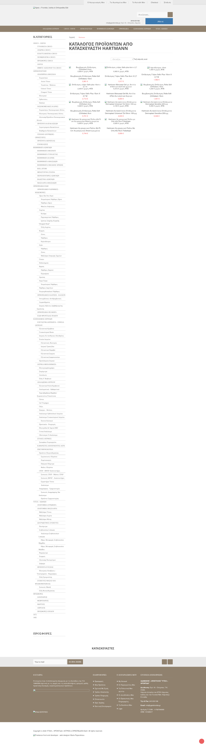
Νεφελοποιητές (45, 460)
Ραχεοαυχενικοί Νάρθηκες (49, 217)
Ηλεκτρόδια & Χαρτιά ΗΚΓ (48, 428)
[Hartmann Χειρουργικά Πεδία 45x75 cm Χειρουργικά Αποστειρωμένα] (85, 120)
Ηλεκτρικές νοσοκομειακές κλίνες (51, 114)
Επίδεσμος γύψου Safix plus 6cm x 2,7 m (121, 77)
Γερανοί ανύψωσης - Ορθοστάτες (45, 135)
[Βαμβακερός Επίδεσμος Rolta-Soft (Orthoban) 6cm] (85, 102)
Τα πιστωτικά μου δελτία (125, 689)
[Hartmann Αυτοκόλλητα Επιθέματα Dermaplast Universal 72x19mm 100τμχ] (121, 102)
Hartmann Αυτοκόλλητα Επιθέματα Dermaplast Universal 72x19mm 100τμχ (121, 111)
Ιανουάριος (42, 597)
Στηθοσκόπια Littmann (47, 530)
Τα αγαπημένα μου (117, 2)
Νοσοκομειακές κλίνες (47, 106)
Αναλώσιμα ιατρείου (46, 382)
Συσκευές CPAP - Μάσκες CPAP (51, 474)
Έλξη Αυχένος (45, 227)
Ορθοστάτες (43, 99)
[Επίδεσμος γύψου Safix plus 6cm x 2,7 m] (121, 68)
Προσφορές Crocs (45, 61)
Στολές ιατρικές (44, 439)
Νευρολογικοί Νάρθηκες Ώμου (51, 199)
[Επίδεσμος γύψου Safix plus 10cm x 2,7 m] (156, 67)
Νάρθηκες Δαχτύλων (46, 288)
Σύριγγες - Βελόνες (45, 410)
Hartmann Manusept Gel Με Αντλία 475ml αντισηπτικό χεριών (120, 94)
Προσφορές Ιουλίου (45, 611)
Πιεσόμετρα (43, 526)
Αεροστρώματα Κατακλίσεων (49, 127)
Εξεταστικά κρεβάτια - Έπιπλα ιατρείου (49, 323)
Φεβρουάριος (43, 601)
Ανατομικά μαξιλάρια (47, 508)
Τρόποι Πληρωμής (101, 695)
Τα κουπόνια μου (125, 705)
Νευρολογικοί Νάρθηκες (49, 284)
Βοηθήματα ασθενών (42, 147)
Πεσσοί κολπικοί (46, 421)
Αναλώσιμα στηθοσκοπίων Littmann (49, 535)
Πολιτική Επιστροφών (103, 706)
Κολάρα (43, 214)
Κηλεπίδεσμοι (45, 241)
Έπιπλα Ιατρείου (44, 339)
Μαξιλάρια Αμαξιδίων (47, 183)
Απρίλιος (41, 608)
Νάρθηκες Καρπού (46, 270)
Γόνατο (41, 259)
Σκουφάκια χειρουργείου (47, 442)
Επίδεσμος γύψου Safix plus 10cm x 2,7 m (157, 75)
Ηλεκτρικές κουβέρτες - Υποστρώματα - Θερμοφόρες (47, 572)
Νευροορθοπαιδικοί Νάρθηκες (49, 291)
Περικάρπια (44, 274)
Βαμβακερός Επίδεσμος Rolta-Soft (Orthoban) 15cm (156, 94)
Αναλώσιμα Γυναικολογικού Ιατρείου (51, 417)
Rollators (42, 169)
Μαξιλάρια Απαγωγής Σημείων (51, 256)
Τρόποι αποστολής (102, 692)
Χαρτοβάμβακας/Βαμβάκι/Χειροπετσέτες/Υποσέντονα (47, 394)
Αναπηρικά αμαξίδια (46, 74)
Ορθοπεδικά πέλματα (47, 312)
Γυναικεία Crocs (44, 46)
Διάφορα (42, 563)
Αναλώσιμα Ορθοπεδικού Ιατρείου (51, 414)
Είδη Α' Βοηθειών (45, 379)
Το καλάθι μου (138, 2)
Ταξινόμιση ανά (140, 59)
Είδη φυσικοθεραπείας (47, 591)
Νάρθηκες (44, 238)
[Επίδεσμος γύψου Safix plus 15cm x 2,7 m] (85, 85)
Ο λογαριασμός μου (96, 2)
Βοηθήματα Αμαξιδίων (47, 161)
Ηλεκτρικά (42, 96)
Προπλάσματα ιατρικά (46, 361)
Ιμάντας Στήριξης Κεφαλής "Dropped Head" (49, 222)
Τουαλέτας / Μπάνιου (48, 85)
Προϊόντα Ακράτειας (46, 141)
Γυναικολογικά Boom (46, 332)
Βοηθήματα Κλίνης (45, 158)
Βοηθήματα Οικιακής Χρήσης (50, 165)
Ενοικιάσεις (42, 144)
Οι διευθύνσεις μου (126, 695)
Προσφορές (38, 594)
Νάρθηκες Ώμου (46, 203)
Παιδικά (42, 103)
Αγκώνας (42, 277)
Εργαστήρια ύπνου (47, 482)
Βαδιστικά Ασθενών (45, 179)
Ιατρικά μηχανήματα (46, 364)
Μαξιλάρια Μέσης (45, 519)
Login (120, 708)
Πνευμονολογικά (45, 449)
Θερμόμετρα (43, 553)
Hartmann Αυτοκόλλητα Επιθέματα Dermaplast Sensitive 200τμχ (157, 111)
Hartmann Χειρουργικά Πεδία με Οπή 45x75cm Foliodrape (121, 129)
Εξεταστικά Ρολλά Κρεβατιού (49, 386)
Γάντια (41, 399)
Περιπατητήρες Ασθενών (48, 176)
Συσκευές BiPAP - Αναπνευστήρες (52, 478)
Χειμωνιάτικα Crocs (46, 57)
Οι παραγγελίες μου (127, 685)
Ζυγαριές (42, 556)
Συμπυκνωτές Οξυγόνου (48, 457)
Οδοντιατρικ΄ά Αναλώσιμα (48, 435)
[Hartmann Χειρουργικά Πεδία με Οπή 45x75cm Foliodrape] (121, 120)
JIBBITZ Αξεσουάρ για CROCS (49, 68)
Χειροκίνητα (43, 78)
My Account (123, 681)
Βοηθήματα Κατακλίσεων (47, 131)
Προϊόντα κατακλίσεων (47, 124)
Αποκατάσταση (39, 71)
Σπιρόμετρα (43, 371)
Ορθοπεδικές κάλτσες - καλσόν (51, 295)
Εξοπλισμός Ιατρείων (42, 319)
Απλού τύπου (45, 81)
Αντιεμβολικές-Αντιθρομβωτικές (50, 299)
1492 (35, 617)
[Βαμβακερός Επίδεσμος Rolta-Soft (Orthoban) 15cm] (157, 85)
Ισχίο (41, 245)
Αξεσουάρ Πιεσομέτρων (47, 560)
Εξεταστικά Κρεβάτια (46, 329)
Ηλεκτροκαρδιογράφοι (46, 368)
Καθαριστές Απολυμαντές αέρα (51, 446)
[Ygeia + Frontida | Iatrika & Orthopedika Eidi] (55, 14)
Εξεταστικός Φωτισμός (48, 343)
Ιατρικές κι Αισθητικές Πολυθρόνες (51, 336)
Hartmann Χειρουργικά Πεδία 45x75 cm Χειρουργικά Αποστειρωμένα (85, 129)
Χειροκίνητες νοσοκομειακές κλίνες (51, 110)
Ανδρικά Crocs (43, 50)
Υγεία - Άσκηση (39, 502)
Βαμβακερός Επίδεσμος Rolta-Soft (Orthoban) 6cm (85, 111)
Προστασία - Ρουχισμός (47, 424)
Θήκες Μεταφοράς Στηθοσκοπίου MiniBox (51, 548)
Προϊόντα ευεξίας (45, 567)
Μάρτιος (41, 604)
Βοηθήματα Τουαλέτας (47, 154)
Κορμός (41, 231)
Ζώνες (42, 234)
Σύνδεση (167, 2)
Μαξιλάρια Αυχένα (45, 516)
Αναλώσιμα (44, 485)
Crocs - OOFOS (39, 43)
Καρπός (41, 266)
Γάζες (41, 406)
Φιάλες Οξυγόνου (46, 467)
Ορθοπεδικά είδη (40, 186)
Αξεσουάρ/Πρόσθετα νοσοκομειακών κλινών (51, 118)
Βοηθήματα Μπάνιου (46, 151)
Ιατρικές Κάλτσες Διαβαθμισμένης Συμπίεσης (50, 307)
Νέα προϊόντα (100, 685)
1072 (35, 615)
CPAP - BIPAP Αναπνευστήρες (49, 471)
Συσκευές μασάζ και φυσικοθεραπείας (45, 582)
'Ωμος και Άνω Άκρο (46, 196)
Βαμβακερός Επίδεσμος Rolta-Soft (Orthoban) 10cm (85, 77)
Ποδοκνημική (43, 263)
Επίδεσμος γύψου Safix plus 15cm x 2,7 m (85, 94)
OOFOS (40, 64)
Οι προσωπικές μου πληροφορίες (126, 700)
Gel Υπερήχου (44, 403)
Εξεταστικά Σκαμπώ (47, 354)
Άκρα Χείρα (43, 281)
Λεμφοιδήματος (44, 302)
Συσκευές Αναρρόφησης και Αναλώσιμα (49, 493)
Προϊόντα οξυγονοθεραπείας (49, 453)
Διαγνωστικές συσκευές (47, 523)
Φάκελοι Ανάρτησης (47, 206)
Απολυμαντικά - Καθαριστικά (49, 389)
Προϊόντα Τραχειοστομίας (49, 498)
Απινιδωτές (43, 375)
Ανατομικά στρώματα (46, 505)
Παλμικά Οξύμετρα (47, 464)
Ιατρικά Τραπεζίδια (47, 346)
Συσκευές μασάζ (45, 587)
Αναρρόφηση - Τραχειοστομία (49, 489)
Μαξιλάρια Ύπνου (45, 512)
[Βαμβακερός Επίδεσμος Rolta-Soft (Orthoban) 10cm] (85, 68)
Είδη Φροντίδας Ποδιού (47, 316)
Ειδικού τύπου (45, 89)
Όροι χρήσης (99, 703)
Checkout (154, 2)
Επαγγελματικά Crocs (47, 54)
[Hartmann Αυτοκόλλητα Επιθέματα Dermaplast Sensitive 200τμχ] (157, 102)
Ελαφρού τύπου (46, 92)
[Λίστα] (73, 59)
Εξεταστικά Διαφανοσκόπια (50, 357)
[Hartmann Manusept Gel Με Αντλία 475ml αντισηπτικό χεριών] (121, 85)
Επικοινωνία (99, 699)
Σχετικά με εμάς (101, 688)
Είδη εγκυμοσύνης (45, 577)
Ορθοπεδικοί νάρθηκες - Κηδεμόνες (47, 190)
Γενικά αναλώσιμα (45, 431)
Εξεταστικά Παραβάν (47, 350)
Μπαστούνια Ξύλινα (46, 172)
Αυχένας (42, 210)
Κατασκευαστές (103, 648)
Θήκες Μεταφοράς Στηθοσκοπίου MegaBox (51, 541)
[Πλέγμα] (70, 59)
